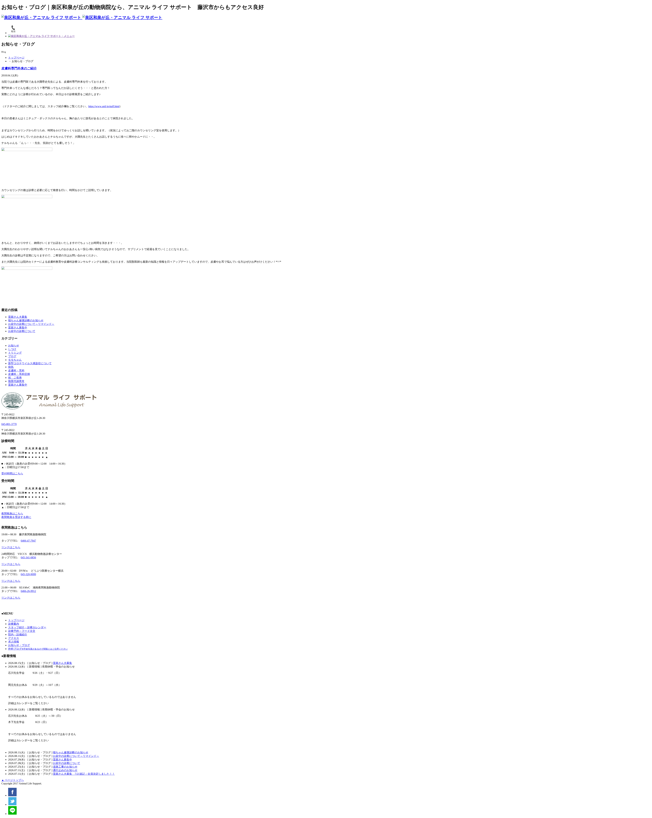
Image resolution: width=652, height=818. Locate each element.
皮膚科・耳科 (16, 370)
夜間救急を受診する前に (16, 517)
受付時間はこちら (12, 473)
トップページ (16, 57)
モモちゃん (15, 359)
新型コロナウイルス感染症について (30, 363)
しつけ (12, 349)
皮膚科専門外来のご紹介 (19, 68)
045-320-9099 (28, 574)
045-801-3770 (9, 424)
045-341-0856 (28, 557)
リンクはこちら (10, 547)
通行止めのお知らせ (65, 770)
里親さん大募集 (17, 316)
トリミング (15, 352)
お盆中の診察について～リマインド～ (31, 324)
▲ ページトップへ (12, 780)
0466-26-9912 (28, 591)
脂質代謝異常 (16, 381)
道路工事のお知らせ (65, 766)
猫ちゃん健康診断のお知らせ (25, 320)
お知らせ (13, 345)
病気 (11, 366)
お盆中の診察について (21, 331)
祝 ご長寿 (15, 377)
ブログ (12, 356)
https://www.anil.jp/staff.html (103, 106)
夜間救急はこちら (12, 513)
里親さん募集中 (17, 327)
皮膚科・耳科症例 (19, 374)
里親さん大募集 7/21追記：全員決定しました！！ (84, 773)
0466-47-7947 (28, 540)
